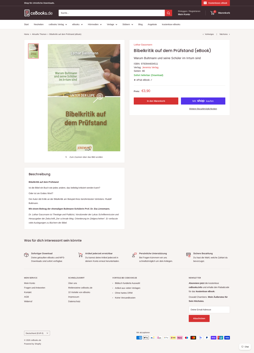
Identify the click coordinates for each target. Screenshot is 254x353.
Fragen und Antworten (34, 287)
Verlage (110, 24)
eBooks (76, 24)
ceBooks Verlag (56, 24)
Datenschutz (74, 301)
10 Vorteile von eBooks (79, 292)
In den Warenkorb (156, 101)
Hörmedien (93, 24)
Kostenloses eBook (217, 3)
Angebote (152, 24)
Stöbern (126, 24)
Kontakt (27, 292)
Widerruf (28, 301)
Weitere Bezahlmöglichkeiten (203, 108)
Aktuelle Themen (39, 34)
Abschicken (199, 318)
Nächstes (224, 34)
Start (26, 24)
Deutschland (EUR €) (34, 333)
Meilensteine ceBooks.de (80, 287)
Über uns (72, 283)
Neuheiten (39, 24)
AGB (26, 297)
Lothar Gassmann (143, 44)
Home (26, 34)
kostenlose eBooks (171, 24)
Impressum (73, 297)
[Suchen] (168, 13)
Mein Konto (184, 14)
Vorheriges (209, 34)
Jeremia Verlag (150, 67)
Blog (140, 24)
